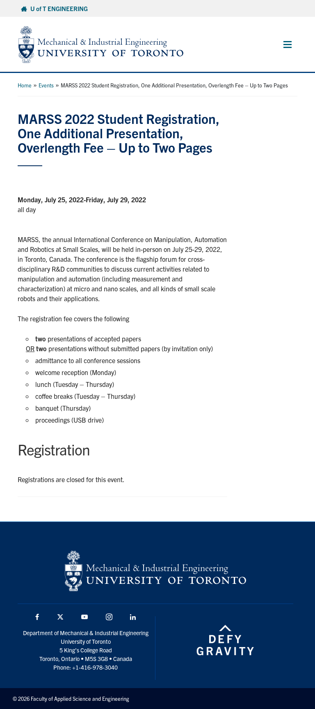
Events (46, 85)
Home (25, 85)
